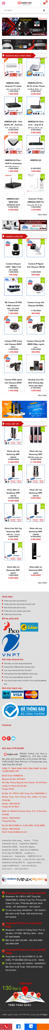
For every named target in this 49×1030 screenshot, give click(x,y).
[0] (44, 3)
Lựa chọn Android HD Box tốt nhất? (18, 670)
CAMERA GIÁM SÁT (14, 236)
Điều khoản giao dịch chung (14, 607)
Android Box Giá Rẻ (10, 850)
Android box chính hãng (18, 55)
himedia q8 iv (20, 856)
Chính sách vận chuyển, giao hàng (17, 611)
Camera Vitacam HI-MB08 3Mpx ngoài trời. (36, 344)
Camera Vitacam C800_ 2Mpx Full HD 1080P (13, 267)
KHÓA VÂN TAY (12, 423)
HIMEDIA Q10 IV (35, 856)
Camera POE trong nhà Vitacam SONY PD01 (13, 344)
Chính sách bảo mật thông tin (15, 600)
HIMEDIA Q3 (35, 160)
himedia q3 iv (7, 856)
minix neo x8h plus (29, 865)
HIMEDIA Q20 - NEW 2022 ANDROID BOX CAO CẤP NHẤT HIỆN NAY (13, 205)
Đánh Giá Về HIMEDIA (29, 850)
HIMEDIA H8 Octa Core (11, 859)
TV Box (35, 840)
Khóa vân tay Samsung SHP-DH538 (36, 531)
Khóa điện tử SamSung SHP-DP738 (13, 493)
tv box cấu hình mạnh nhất (33, 859)
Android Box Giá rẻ (9, 843)
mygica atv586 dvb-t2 (10, 865)
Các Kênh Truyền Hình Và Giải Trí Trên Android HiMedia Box (25, 682)
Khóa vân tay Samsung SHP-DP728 (36, 493)
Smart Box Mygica (27, 846)
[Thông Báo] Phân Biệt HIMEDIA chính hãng (21, 673)
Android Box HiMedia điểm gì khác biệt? (19, 667)
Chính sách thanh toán (12, 614)
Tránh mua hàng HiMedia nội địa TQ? (18, 677)
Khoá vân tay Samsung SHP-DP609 (13, 454)
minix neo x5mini (21, 868)
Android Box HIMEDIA (28, 843)
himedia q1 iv (29, 853)
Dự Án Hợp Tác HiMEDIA (12, 853)
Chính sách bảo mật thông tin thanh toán (19, 604)
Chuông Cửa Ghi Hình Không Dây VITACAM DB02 (36, 383)
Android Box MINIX (9, 846)
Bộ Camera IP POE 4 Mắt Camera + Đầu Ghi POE (13, 305)
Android (27, 840)
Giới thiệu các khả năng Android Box (18, 663)
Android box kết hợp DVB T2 (13, 862)
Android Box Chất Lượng (11, 840)
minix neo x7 (7, 868)
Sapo (45, 1014)
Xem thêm (42, 214)
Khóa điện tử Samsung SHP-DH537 (13, 570)
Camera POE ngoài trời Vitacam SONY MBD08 (13, 383)
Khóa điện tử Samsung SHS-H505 (36, 570)
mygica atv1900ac (34, 862)
